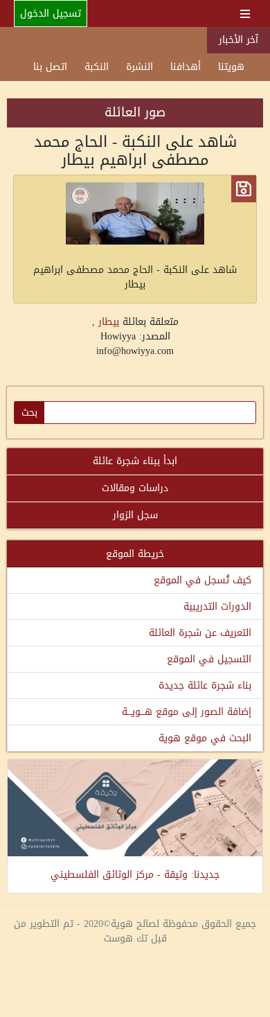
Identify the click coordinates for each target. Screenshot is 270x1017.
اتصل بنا (50, 67)
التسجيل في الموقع (209, 659)
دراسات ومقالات (135, 488)
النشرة (139, 67)
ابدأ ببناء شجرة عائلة (135, 461)
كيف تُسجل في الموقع (202, 580)
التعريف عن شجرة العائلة (200, 633)
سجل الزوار (135, 515)
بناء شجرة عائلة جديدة (205, 685)
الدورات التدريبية (217, 606)
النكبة (96, 67)
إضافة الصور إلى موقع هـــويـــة (186, 711)
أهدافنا (185, 67)
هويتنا (231, 67)
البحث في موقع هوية (205, 738)
